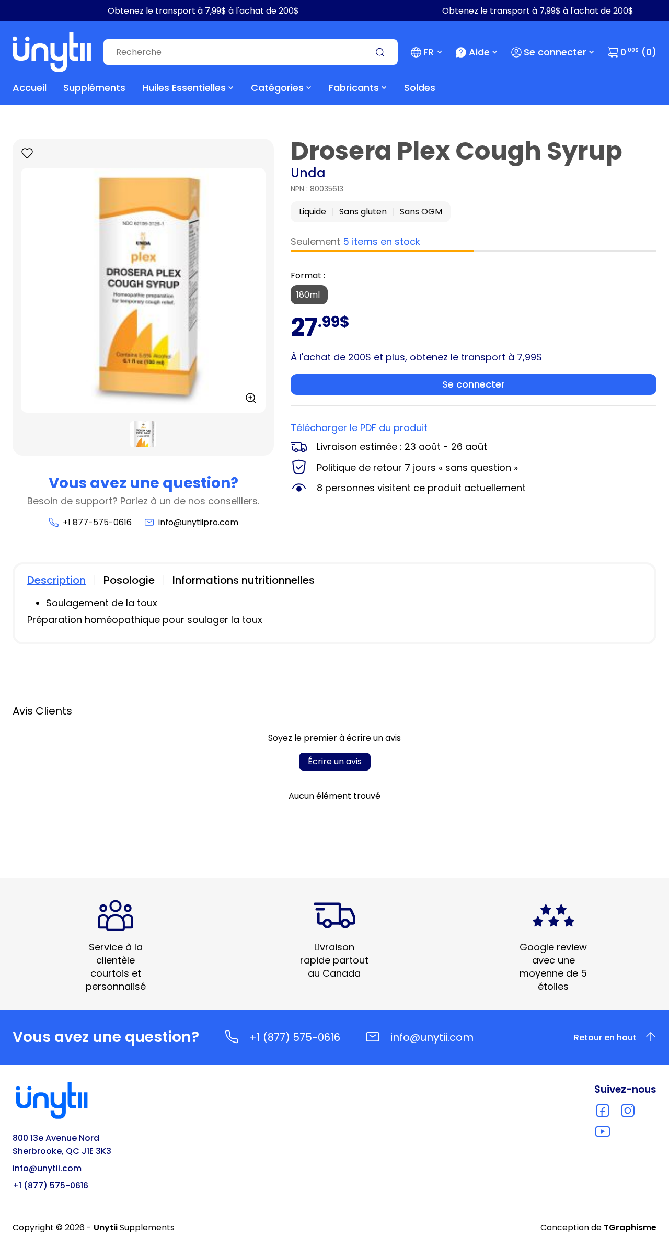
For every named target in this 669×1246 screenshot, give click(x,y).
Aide (479, 52)
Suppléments (94, 87)
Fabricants (354, 87)
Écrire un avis (335, 761)
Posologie (129, 580)
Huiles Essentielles (184, 87)
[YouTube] (602, 1131)
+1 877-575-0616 (97, 522)
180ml (309, 295)
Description (56, 580)
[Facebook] (602, 1110)
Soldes (419, 87)
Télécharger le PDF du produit (359, 427)
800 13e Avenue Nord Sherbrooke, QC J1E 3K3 (62, 1144)
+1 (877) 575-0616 (294, 1037)
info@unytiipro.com (198, 522)
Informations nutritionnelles (243, 580)
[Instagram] (627, 1110)
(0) (638, 52)
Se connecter (555, 52)
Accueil (30, 87)
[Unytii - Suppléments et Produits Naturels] (52, 52)
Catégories (277, 87)
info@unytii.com (432, 1037)
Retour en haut (605, 1038)
